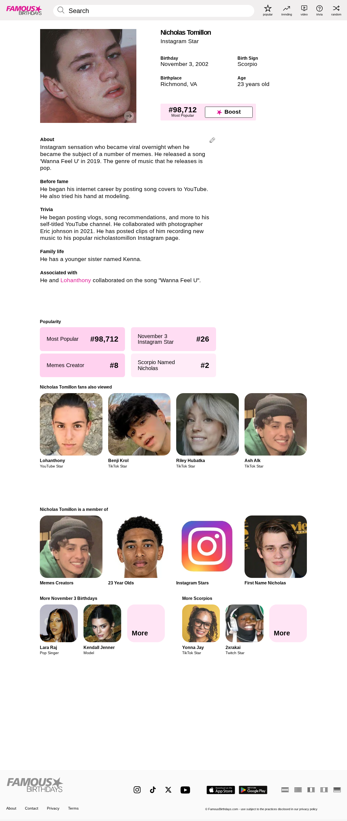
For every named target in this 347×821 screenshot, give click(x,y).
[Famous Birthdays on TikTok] (152, 789)
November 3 (176, 64)
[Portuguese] (298, 789)
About (11, 808)
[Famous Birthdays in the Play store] (253, 790)
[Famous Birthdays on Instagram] (137, 789)
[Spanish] (285, 789)
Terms (73, 808)
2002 (201, 64)
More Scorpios (197, 598)
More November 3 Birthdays (69, 598)
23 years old (253, 84)
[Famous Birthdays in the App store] (221, 790)
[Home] (60, 786)
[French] (311, 789)
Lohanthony (75, 280)
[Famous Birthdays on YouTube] (186, 790)
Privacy (53, 808)
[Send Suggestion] (212, 140)
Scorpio (247, 64)
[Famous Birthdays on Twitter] (168, 789)
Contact (31, 808)
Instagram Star (179, 41)
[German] (337, 789)
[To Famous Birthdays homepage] (24, 10)
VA (193, 84)
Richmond (173, 84)
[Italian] (324, 789)
